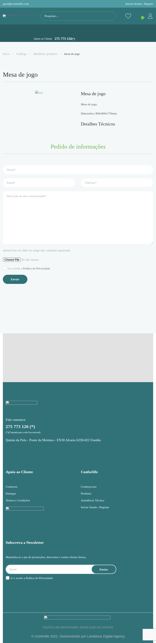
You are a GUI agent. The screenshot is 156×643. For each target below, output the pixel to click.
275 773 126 (65, 39)
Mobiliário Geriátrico (45, 53)
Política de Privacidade (36, 268)
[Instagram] (9, 449)
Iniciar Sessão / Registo (139, 3)
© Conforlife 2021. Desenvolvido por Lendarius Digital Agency (78, 636)
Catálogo (21, 53)
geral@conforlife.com (16, 3)
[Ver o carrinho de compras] (139, 16)
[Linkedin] (28, 449)
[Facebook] (18, 449)
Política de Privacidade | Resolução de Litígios (78, 627)
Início (6, 53)
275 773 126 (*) (20, 426)
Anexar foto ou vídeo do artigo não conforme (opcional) (36, 250)
